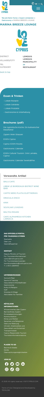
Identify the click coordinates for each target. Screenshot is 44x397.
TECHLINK (6, 390)
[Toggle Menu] (38, 8)
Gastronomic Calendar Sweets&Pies (19, 160)
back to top (5, 72)
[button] (42, 4)
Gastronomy (6, 20)
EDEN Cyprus (9, 139)
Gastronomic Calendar (13, 149)
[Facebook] (6, 364)
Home (15, 18)
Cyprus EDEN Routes (12, 144)
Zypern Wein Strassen (13, 134)
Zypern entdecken (26, 18)
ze (24, 64)
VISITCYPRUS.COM (30, 381)
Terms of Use (7, 388)
